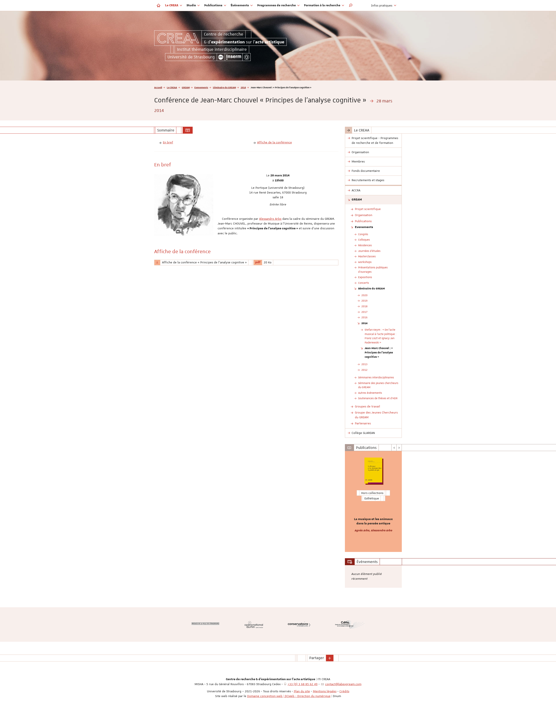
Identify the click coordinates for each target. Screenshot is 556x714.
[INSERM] (234, 57)
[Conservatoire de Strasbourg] (299, 624)
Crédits (344, 691)
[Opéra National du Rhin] (253, 624)
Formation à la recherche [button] (322, 5)
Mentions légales (324, 691)
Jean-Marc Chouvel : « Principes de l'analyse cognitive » (379, 352)
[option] (373, 501)
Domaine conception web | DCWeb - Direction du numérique (289, 696)
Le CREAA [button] (172, 5)
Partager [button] (316, 657)
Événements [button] (240, 5)
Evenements (201, 87)
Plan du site (302, 691)
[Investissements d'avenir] (246, 57)
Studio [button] (192, 5)
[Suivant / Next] (399, 447)
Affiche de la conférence (274, 142)
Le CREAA (172, 87)
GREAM (186, 87)
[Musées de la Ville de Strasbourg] (205, 624)
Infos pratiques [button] (382, 5)
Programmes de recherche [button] (276, 5)
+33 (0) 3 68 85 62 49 (303, 684)
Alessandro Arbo (270, 219)
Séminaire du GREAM (224, 87)
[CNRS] (221, 57)
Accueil (158, 87)
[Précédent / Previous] (394, 447)
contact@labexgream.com (343, 684)
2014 (243, 87)
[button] (350, 5)
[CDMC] (350, 624)
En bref (168, 142)
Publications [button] (213, 5)
